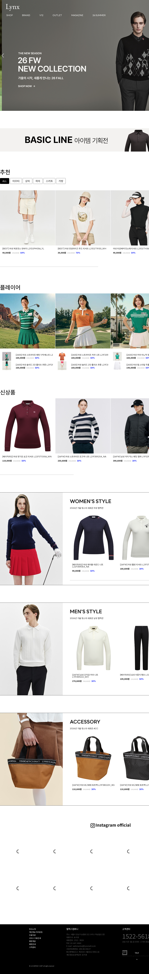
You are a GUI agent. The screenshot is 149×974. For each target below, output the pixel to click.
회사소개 (32, 929)
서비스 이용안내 (35, 938)
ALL (4, 181)
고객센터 (32, 947)
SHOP (9, 15)
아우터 (15, 181)
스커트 (49, 181)
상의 (27, 181)
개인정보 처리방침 (35, 932)
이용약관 (32, 935)
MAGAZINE (77, 15)
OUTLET (57, 15)
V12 (41, 15)
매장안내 (32, 944)
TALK (137, 953)
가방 (61, 181)
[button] (2, 55)
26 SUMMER (99, 15)
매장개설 (32, 941)
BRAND (26, 15)
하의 (38, 181)
